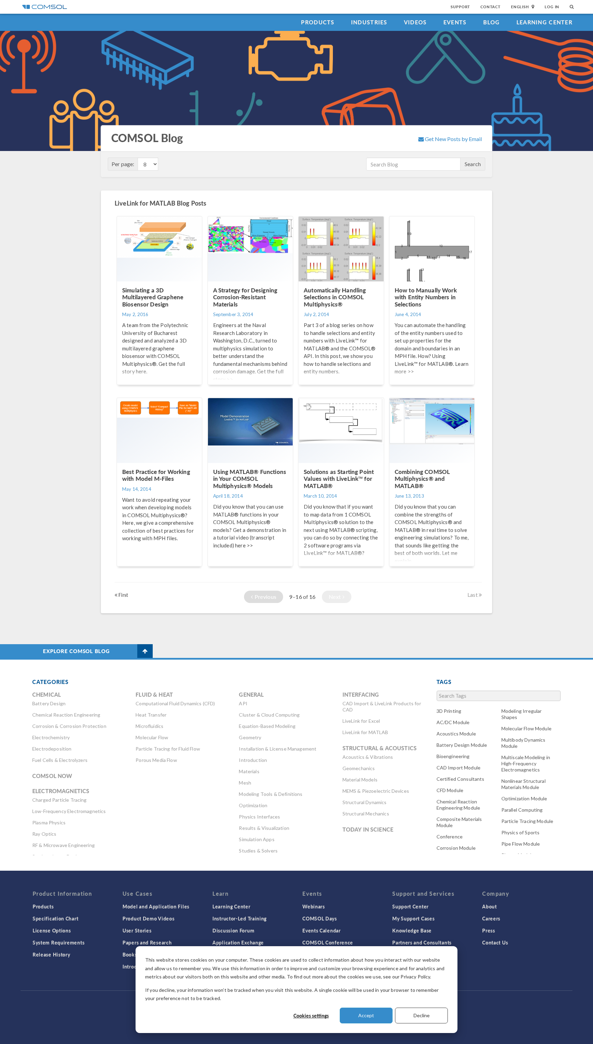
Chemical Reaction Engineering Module (458, 805)
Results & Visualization (264, 828)
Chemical (46, 694)
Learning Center (544, 22)
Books (130, 954)
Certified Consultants (461, 779)
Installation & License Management (277, 749)
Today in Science (367, 829)
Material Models (359, 779)
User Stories (137, 930)
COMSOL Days (319, 918)
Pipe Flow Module (520, 844)
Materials (249, 771)
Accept (366, 1015)
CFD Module (450, 790)
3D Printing (449, 711)
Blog (491, 22)
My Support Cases (413, 918)
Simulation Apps (256, 839)
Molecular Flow (152, 737)
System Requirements (58, 942)
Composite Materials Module (459, 822)
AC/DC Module (453, 722)
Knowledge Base (412, 930)
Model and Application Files (156, 906)
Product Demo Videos (148, 918)
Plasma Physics (49, 822)
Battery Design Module (462, 745)
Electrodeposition (52, 749)
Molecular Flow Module (526, 728)
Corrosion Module (456, 848)
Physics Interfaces (259, 817)
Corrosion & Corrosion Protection (69, 726)
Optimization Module (524, 798)
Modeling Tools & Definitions (270, 794)
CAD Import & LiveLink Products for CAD (381, 706)
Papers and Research (147, 942)
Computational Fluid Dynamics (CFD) (175, 703)
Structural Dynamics (364, 802)
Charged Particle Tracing (59, 800)
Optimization (253, 805)
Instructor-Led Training (239, 918)
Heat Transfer (151, 715)
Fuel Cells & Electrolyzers (60, 760)
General (251, 694)
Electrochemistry (51, 737)
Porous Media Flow (156, 760)
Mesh (245, 783)
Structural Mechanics (365, 813)
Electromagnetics (60, 791)
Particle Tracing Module (527, 821)
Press (488, 930)
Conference (450, 836)
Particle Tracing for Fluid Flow (168, 749)
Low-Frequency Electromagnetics (69, 811)
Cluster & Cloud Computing (269, 715)
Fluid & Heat (154, 694)
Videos (415, 22)
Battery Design (49, 703)
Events (455, 22)
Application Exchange (238, 942)
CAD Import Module (459, 767)
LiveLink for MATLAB (365, 732)
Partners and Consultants (422, 942)
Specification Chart (55, 918)
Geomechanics (358, 768)
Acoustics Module (456, 733)
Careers (491, 918)
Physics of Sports (520, 832)
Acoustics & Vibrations (367, 757)
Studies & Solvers (258, 851)
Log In (552, 6)
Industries (369, 22)
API (243, 703)
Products (317, 22)
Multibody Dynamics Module (523, 743)
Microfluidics (149, 726)
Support (460, 6)
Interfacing (360, 694)
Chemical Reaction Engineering (66, 715)
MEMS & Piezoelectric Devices (375, 791)
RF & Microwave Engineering (63, 845)
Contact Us (495, 942)
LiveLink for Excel (361, 721)
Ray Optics (44, 834)
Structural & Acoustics (379, 748)
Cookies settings (311, 1015)
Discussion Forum (233, 930)
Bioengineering (453, 756)
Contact (490, 6)
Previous (264, 597)
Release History (51, 954)
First (122, 594)
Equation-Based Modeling (267, 726)
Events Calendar (321, 930)
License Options (52, 930)
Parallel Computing (522, 810)
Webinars (313, 906)
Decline (422, 1015)
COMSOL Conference (327, 942)
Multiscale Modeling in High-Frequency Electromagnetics (525, 763)
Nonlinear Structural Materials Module (523, 784)
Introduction (253, 760)
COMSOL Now (52, 776)
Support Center (410, 906)
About (489, 906)
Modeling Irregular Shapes (521, 714)
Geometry (250, 737)
